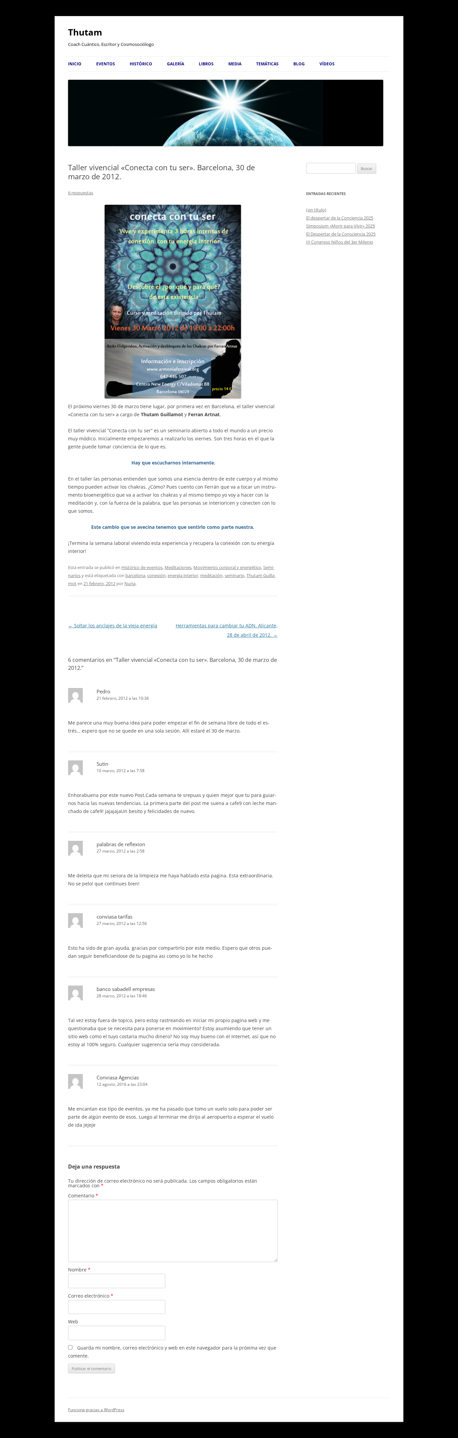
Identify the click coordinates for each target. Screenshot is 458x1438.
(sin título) (316, 210)
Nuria (129, 583)
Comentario (83, 1195)
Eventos (105, 64)
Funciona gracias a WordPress (96, 1410)
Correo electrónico (90, 1296)
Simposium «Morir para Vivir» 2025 (340, 226)
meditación (211, 575)
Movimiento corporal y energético (227, 567)
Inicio (74, 64)
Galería (175, 64)
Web (73, 1321)
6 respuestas (80, 193)
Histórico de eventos (142, 567)
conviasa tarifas (114, 916)
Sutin (102, 763)
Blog (299, 64)
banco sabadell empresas (126, 989)
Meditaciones (178, 567)
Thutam (85, 32)
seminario (234, 575)
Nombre (79, 1269)
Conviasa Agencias (118, 1077)
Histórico (141, 64)
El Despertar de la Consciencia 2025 (341, 234)
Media (234, 64)
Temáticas (267, 64)
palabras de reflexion (121, 844)
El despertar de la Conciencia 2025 (339, 218)
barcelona (135, 575)
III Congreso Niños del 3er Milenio (339, 242)
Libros (206, 64)
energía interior (183, 575)
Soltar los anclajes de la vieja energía (112, 625)
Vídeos (327, 64)
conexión (156, 575)
